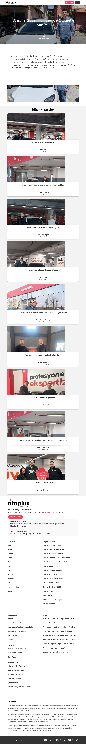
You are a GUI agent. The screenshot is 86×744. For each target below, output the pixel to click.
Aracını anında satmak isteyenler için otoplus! (59, 635)
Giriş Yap (69, 2)
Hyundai (11, 579)
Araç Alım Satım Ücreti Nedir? (54, 648)
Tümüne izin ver (70, 394)
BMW (10, 549)
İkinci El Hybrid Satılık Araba (53, 553)
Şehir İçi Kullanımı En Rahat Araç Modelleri (58, 631)
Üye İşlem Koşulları (15, 678)
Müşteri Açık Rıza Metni (16, 670)
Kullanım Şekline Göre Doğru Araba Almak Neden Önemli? (58, 621)
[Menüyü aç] (77, 2)
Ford (9, 570)
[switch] (32, 379)
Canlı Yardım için (19, 531)
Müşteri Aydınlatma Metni (17, 666)
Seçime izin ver (42, 394)
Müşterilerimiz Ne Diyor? (17, 631)
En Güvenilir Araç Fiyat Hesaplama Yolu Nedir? (60, 640)
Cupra (10, 558)
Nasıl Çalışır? (12, 635)
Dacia (10, 562)
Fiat (9, 566)
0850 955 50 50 (15, 534)
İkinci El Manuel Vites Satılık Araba (55, 562)
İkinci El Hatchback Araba (52, 570)
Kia (9, 583)
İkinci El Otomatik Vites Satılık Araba (56, 558)
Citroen (10, 553)
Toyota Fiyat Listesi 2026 (52, 587)
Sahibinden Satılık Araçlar (52, 599)
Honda (10, 574)
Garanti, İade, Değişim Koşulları (19, 687)
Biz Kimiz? (11, 619)
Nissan (10, 591)
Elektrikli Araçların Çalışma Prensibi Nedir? (58, 644)
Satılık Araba (47, 595)
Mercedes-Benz (13, 587)
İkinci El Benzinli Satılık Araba (53, 549)
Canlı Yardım (12, 657)
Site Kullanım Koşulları (16, 674)
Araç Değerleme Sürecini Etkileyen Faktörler (59, 627)
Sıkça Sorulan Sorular (17, 526)
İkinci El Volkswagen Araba (53, 579)
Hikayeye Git (43, 126)
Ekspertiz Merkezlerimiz (16, 623)
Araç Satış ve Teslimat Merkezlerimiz (21, 627)
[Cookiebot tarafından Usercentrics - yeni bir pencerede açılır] (74, 348)
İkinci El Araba (48, 591)
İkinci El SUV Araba (50, 574)
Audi (9, 545)
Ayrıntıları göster (73, 387)
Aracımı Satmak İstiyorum (17, 648)
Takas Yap (13, 517)
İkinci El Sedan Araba (50, 566)
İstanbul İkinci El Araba (51, 583)
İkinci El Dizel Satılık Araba (52, 545)
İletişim (10, 640)
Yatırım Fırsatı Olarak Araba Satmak (56, 652)
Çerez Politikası (13, 683)
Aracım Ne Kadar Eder (51, 604)
